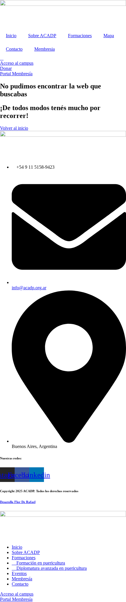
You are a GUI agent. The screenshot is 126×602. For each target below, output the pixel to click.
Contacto (14, 49)
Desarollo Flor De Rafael (17, 502)
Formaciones (80, 35)
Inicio (11, 35)
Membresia (44, 49)
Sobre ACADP (42, 35)
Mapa (108, 35)
